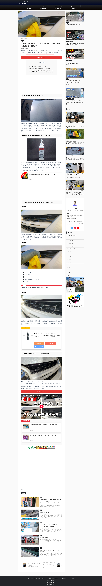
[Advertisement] (41, 84)
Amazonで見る (39, 343)
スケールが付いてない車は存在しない (38, 66)
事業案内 (73, 8)
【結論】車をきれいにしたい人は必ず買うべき (40, 71)
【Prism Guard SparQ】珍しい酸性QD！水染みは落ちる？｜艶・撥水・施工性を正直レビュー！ (75, 102)
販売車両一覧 (73, 6)
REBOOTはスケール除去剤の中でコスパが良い (40, 68)
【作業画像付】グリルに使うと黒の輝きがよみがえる (41, 70)
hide (43, 62)
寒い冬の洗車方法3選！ (45, 512)
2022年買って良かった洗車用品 (46, 537)
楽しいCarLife (22, 3)
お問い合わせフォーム (58, 8)
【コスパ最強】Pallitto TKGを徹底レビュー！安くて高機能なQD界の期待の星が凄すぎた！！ (74, 82)
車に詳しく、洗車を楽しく (51, 580)
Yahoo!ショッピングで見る (39, 346)
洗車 (29, 6)
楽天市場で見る (50, 343)
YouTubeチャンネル (43, 8)
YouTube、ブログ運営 (58, 6)
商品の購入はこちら (41, 57)
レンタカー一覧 (29, 8)
